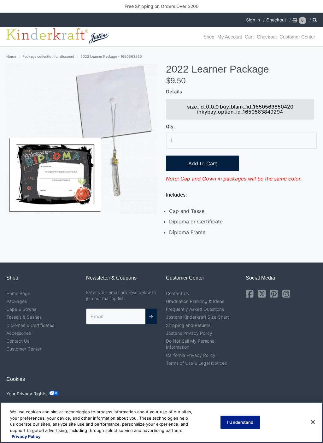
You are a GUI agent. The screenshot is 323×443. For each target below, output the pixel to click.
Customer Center (297, 36)
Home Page (18, 293)
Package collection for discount (48, 56)
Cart (249, 36)
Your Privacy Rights (26, 393)
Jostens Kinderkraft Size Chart (197, 317)
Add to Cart (202, 163)
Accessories (18, 333)
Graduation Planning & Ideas (195, 301)
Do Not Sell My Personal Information (190, 344)
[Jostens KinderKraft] (58, 36)
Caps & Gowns (21, 309)
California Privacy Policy (190, 355)
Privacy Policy (26, 436)
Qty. (170, 126)
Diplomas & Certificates (30, 325)
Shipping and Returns (188, 325)
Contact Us (17, 341)
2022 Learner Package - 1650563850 (111, 56)
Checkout (276, 19)
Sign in (253, 19)
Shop (208, 36)
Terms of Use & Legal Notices (196, 363)
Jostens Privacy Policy (189, 333)
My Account (229, 36)
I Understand (240, 422)
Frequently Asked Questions (195, 309)
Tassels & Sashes (24, 317)
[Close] (313, 422)
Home (11, 56)
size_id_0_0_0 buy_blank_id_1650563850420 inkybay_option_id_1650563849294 (240, 111)
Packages (16, 301)
